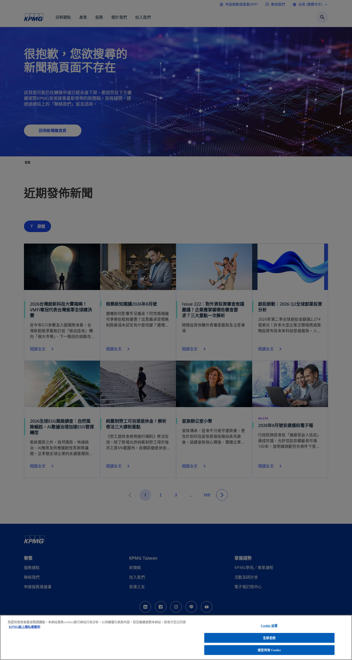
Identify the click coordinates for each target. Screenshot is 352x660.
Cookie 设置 (269, 625)
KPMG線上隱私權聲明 (24, 627)
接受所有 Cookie (269, 650)
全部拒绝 (269, 638)
